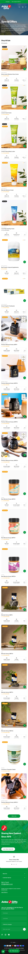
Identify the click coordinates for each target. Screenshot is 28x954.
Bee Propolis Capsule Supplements (10, 267)
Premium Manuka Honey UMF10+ (9, 383)
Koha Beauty (4, 72)
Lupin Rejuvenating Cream (7, 228)
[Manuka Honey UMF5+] (14, 599)
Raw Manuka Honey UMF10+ (8, 499)
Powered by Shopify (20, 948)
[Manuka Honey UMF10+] (14, 637)
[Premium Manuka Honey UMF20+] (14, 444)
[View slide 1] (11, 864)
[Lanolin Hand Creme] (14, 97)
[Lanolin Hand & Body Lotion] (14, 135)
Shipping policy (22, 950)
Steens (2, 497)
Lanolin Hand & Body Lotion (8, 151)
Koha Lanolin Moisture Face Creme (10, 74)
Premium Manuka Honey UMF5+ (9, 344)
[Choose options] (24, 69)
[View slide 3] (15, 864)
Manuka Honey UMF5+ (7, 615)
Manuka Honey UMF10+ (7, 653)
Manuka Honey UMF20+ (7, 730)
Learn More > (4, 892)
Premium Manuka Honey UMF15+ (9, 422)
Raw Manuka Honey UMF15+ (8, 537)
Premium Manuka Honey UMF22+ (9, 802)
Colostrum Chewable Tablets (8, 769)
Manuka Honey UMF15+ (7, 692)
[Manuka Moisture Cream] (14, 174)
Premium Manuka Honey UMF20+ (9, 460)
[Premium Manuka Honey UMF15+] (14, 406)
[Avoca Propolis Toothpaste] (14, 290)
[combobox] (8, 1)
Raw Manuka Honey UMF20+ (8, 576)
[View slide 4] (16, 864)
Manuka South (4, 381)
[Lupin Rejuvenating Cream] (14, 212)
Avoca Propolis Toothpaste (8, 306)
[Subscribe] (24, 929)
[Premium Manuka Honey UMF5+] (14, 328)
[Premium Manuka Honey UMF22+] (14, 786)
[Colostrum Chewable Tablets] (14, 753)
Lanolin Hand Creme (6, 112)
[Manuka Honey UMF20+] (14, 715)
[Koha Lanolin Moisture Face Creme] (14, 58)
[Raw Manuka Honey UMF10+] (14, 483)
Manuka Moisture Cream (7, 190)
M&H (2, 613)
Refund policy (5, 950)
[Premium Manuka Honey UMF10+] (14, 367)
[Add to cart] (24, 262)
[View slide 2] (13, 864)
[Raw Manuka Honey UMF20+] (14, 560)
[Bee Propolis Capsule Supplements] (14, 251)
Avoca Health (4, 265)
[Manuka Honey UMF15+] (14, 676)
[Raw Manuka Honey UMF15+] (14, 521)
